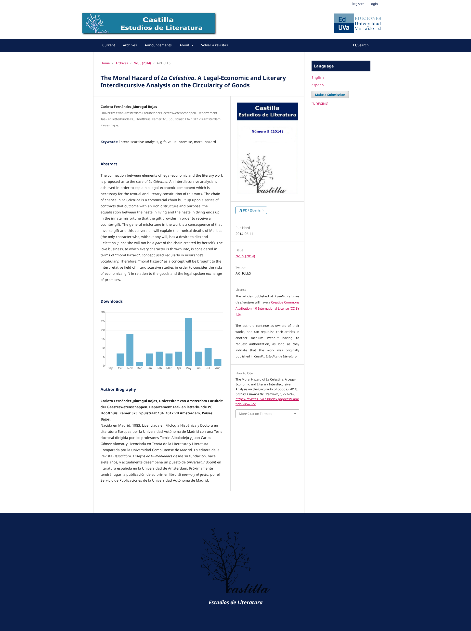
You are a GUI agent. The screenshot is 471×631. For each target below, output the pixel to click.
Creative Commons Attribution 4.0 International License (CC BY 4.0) (267, 308)
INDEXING (320, 103)
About (185, 45)
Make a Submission (330, 94)
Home (105, 63)
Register (358, 3)
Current (108, 45)
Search (362, 45)
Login (373, 3)
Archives (130, 45)
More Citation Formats (255, 413)
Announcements (158, 45)
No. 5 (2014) (142, 63)
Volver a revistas (214, 45)
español (318, 84)
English (318, 77)
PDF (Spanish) (252, 210)
